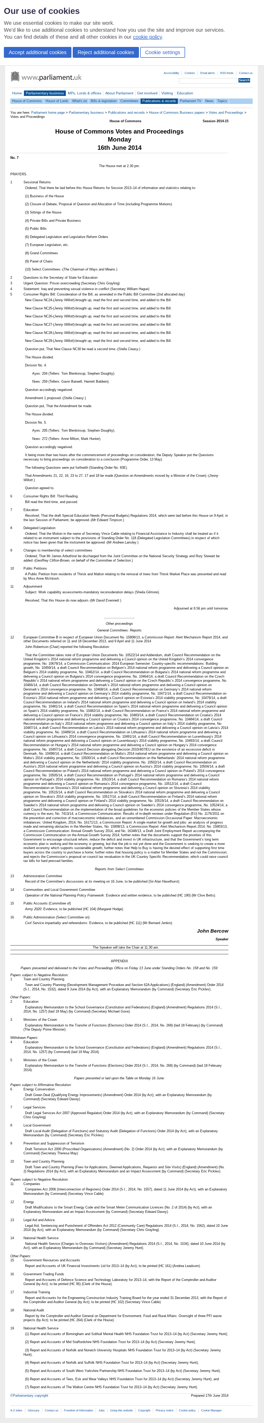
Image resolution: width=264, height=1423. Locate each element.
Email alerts (207, 73)
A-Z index (16, 1410)
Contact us (246, 73)
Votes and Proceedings (226, 112)
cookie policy (147, 37)
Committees (129, 101)
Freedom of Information (78, 1410)
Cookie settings (162, 52)
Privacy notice (165, 1410)
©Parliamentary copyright (29, 1395)
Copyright (144, 1410)
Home (17, 93)
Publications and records (126, 112)
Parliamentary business (45, 93)
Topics (222, 101)
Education (185, 93)
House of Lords (57, 101)
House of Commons (27, 101)
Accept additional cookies (38, 52)
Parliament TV (190, 101)
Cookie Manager (211, 1410)
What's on (79, 101)
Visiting (167, 93)
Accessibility (171, 73)
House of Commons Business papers (177, 112)
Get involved (147, 93)
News (209, 101)
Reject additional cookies (106, 52)
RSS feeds (227, 73)
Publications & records (159, 101)
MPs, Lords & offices (84, 93)
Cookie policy (187, 1410)
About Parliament (119, 93)
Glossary (33, 1410)
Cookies (190, 73)
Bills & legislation (104, 101)
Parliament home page (48, 112)
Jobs (101, 1410)
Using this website (121, 1410)
